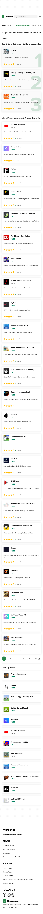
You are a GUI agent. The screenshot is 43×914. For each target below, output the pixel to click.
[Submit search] (16, 16)
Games (34, 25)
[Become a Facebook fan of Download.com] (4, 895)
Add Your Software (9, 849)
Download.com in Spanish (11, 857)
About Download (8, 846)
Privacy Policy (7, 868)
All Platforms (6, 25)
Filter (4, 38)
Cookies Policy (8, 876)
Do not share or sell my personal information (18, 879)
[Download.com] (7, 16)
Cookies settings (8, 883)
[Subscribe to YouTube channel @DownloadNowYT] (13, 895)
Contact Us (6, 853)
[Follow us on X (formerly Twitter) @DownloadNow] (9, 895)
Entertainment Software (23, 25)
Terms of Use (7, 872)
